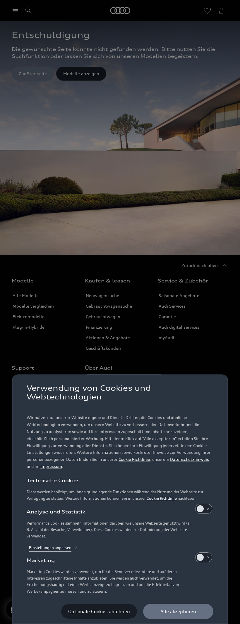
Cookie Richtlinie (134, 459)
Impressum (51, 466)
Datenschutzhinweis (189, 459)
